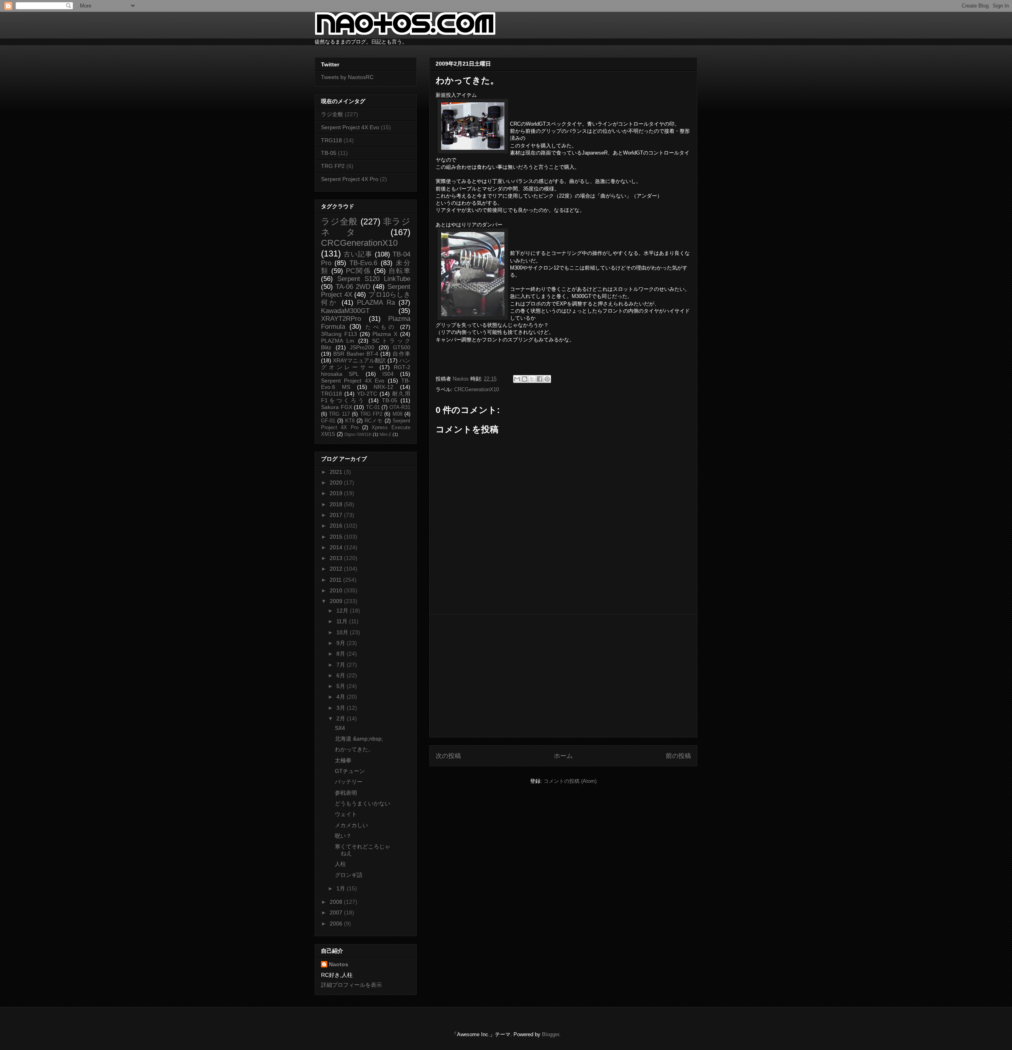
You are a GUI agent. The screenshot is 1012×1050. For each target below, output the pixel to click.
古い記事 (358, 254)
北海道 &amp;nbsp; (359, 738)
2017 (337, 515)
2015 (337, 536)
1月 (341, 888)
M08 (397, 414)
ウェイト (346, 814)
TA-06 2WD (353, 286)
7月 (341, 665)
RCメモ (373, 421)
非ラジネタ (365, 227)
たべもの (380, 327)
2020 (337, 482)
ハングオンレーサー (365, 363)
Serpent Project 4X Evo (350, 127)
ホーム (563, 755)
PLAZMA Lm (337, 340)
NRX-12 (383, 387)
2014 (337, 547)
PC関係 (358, 271)
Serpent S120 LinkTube (373, 279)
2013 (337, 558)
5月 (341, 686)
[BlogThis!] (525, 379)
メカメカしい (351, 825)
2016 (337, 525)
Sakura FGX (336, 407)
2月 (341, 718)
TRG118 (331, 140)
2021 (337, 472)
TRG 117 (339, 414)
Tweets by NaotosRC (347, 77)
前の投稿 (678, 755)
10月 (343, 632)
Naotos (338, 964)
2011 (336, 580)
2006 (337, 923)
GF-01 (328, 421)
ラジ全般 (332, 114)
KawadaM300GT (345, 311)
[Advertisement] (563, 675)
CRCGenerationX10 (476, 389)
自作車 (401, 354)
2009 (337, 601)
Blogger (550, 1034)
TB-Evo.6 (363, 263)
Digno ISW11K (358, 434)
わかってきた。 (354, 749)
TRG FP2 (333, 166)
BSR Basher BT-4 (355, 354)
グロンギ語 (349, 875)
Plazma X (384, 334)
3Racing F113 (339, 334)
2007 (337, 912)
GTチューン (350, 771)
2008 (337, 902)
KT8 (350, 421)
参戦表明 (346, 793)
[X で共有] (532, 379)
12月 (343, 610)
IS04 (388, 374)
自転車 (399, 271)
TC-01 (373, 407)
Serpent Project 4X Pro (349, 179)
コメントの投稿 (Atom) (570, 781)
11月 (342, 621)
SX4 (340, 728)
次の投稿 (448, 755)
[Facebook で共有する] (540, 379)
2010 (337, 590)
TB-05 (328, 153)
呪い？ (343, 836)
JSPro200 (362, 347)
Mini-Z (385, 434)
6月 (341, 675)
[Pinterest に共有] (547, 379)
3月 (341, 708)
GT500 (401, 347)
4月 (341, 697)
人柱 (340, 864)
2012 (337, 569)
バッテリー (349, 782)
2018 (337, 504)
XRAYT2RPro (341, 318)
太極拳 (343, 760)
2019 (337, 493)
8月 (341, 653)
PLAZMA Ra (376, 302)
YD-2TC (367, 393)
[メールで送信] (517, 379)
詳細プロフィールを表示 (351, 985)
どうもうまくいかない (362, 803)
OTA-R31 (399, 407)
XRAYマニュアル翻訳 (359, 360)
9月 (341, 643)
